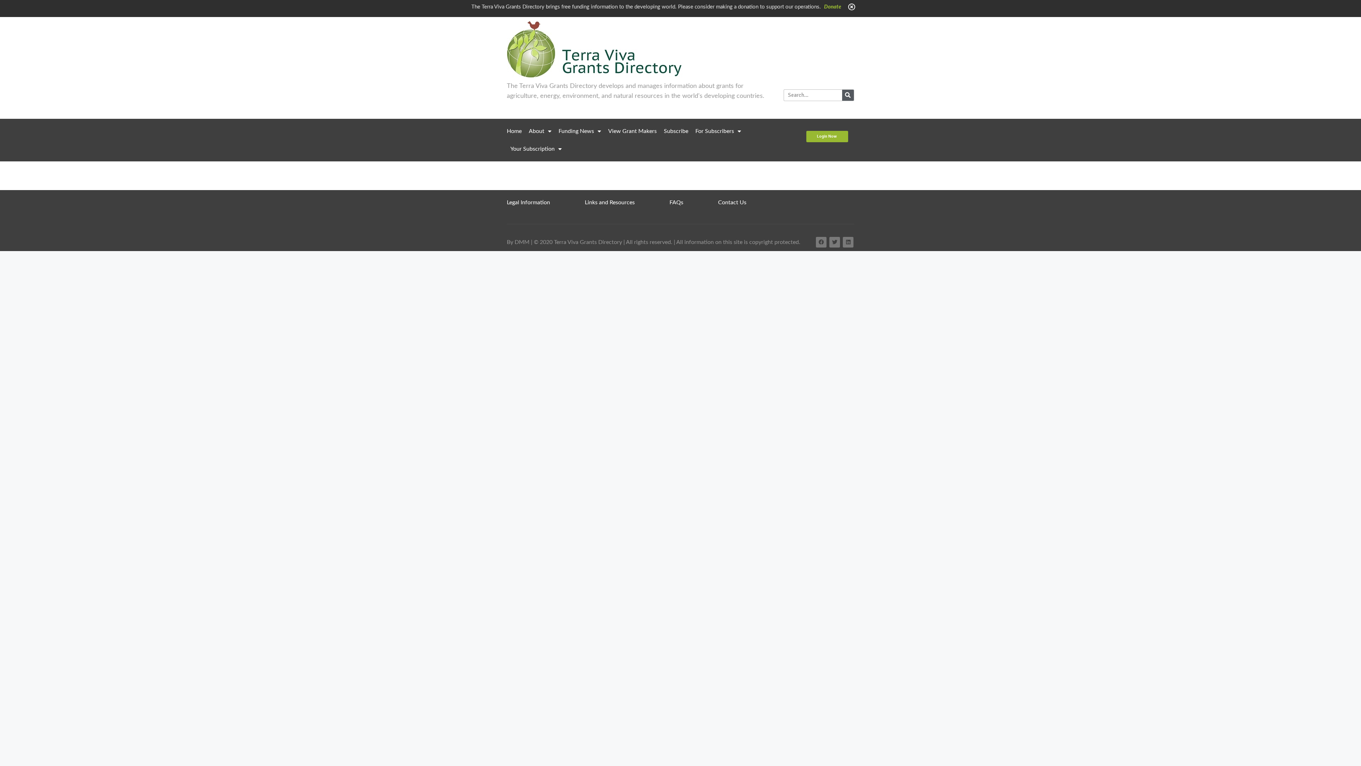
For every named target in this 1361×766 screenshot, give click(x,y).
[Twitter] (834, 242)
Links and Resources (610, 202)
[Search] (848, 95)
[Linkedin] (848, 242)
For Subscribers (714, 131)
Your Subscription (532, 149)
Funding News (576, 131)
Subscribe (676, 131)
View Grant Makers (632, 131)
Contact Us (732, 202)
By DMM (518, 242)
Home (514, 131)
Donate (832, 7)
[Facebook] (821, 242)
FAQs (676, 202)
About (536, 131)
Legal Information (528, 202)
